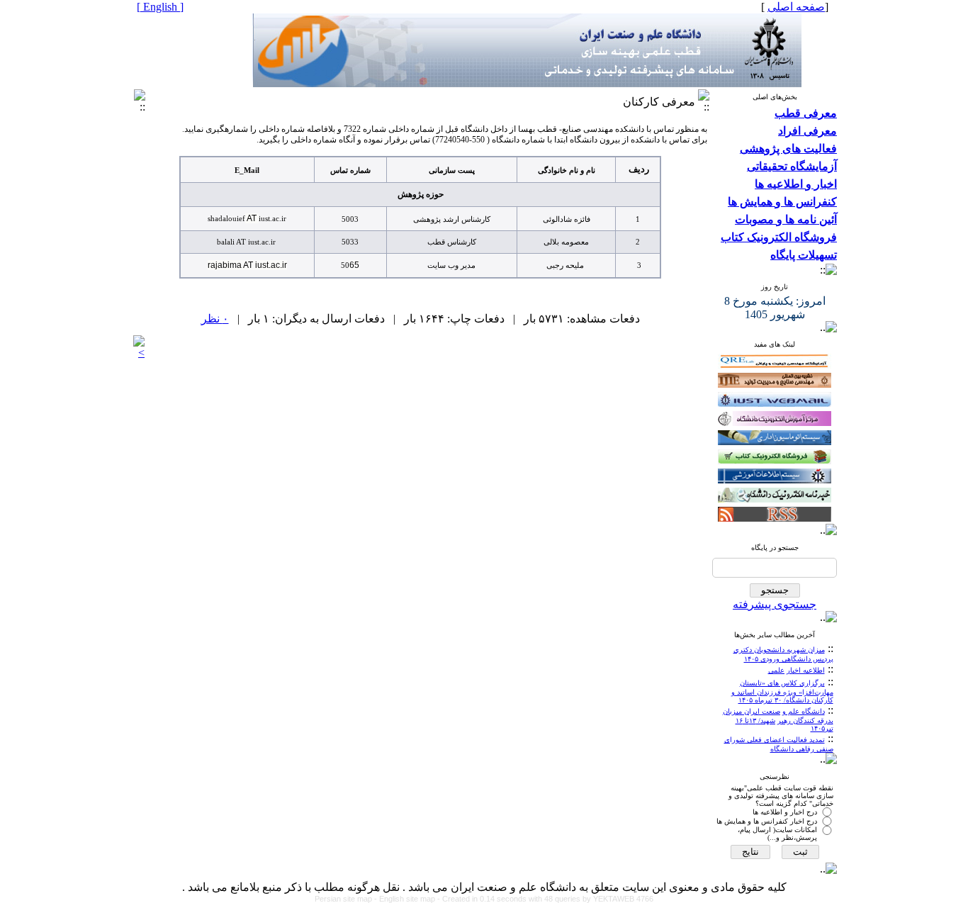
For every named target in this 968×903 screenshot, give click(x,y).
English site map (408, 898)
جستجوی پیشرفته (774, 604)
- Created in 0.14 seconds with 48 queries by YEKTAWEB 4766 (545, 898)
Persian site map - (347, 898)
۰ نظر (215, 319)
